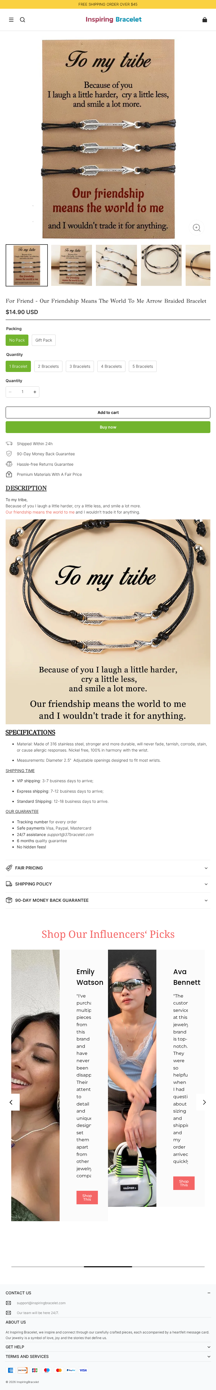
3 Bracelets (79, 366)
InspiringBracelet (28, 1382)
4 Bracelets (111, 366)
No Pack (17, 340)
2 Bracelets (48, 366)
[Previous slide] (11, 1102)
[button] (11, 19)
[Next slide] (204, 1102)
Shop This (87, 1197)
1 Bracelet (18, 366)
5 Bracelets (142, 366)
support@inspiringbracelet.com (41, 1303)
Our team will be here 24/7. (38, 1313)
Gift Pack (43, 340)
